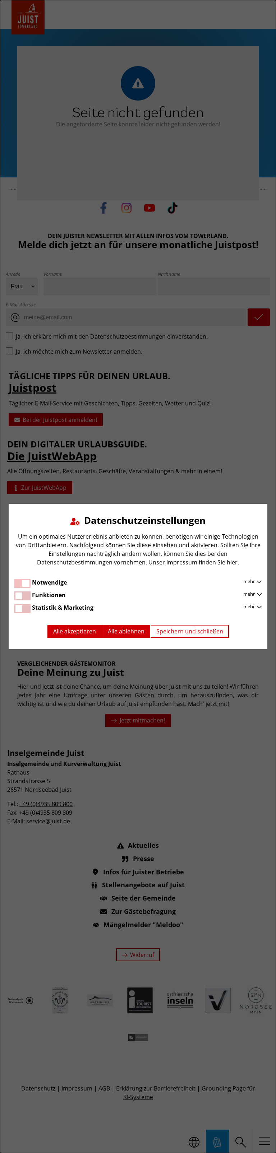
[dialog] (138, 576)
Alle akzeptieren (74, 631)
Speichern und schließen (189, 631)
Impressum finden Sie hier (202, 562)
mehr (249, 581)
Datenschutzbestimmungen (74, 562)
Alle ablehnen (126, 631)
